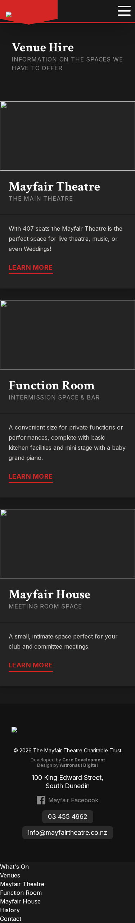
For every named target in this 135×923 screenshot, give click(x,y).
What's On (14, 866)
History (10, 910)
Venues (10, 875)
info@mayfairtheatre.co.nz (67, 832)
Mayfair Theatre (22, 884)
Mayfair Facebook (73, 800)
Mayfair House (20, 901)
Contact (10, 918)
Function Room (21, 892)
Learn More (31, 267)
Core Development (83, 759)
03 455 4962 (67, 816)
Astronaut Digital (79, 765)
